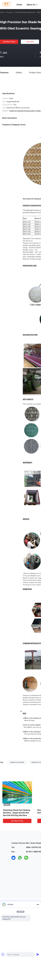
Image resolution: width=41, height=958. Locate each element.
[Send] (38, 954)
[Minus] (37, 904)
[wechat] (26, 858)
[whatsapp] (20, 858)
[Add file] (3, 954)
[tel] (33, 858)
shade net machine (17, 762)
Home (2, 12)
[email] (13, 858)
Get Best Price (9, 42)
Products (9, 12)
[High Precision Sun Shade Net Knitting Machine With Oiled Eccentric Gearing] (17, 792)
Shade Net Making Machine (25, 12)
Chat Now (30, 42)
